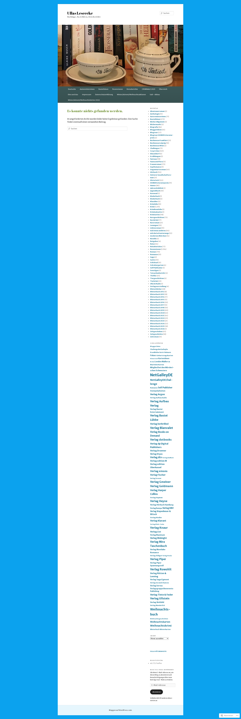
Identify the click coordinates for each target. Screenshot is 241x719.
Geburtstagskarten (165, 355)
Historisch (154, 180)
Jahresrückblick (156, 188)
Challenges (154, 148)
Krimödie (154, 204)
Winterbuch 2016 (157, 302)
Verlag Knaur (159, 527)
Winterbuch (154, 629)
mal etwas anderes (158, 231)
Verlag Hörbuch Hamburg (161, 505)
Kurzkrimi (154, 220)
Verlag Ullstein (159, 598)
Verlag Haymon (156, 498)
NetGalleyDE (161, 375)
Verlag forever (155, 478)
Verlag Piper (158, 559)
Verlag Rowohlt (160, 569)
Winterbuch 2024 (157, 324)
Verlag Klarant (158, 520)
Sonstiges (154, 270)
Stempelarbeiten (157, 391)
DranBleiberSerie (156, 352)
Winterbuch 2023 (157, 321)
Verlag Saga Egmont (159, 579)
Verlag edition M (158, 461)
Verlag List (155, 531)
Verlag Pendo (167, 556)
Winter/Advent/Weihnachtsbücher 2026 (84, 100)
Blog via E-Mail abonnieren (162, 670)
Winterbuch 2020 (157, 313)
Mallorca (166, 361)
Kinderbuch (155, 196)
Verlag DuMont (168, 458)
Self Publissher (156, 268)
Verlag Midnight (158, 538)
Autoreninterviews (87, 89)
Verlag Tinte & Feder (161, 594)
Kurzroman (154, 223)
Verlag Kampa (156, 508)
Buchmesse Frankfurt (159, 140)
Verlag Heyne (158, 501)
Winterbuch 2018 (157, 308)
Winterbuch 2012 (157, 292)
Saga (152, 257)
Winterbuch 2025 (157, 326)
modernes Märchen (158, 236)
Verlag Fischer (158, 475)
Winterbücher (156, 289)
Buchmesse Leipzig (158, 143)
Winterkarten (165, 629)
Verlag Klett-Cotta (157, 524)
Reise (152, 244)
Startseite (72, 89)
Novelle (153, 239)
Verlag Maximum (157, 535)
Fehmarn (167, 352)
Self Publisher (165, 387)
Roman (153, 252)
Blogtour (154, 132)
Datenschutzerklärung (104, 94)
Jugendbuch (155, 191)
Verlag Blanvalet (161, 428)
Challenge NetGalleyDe (159, 349)
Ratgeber (154, 241)
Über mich (163, 89)
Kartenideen (163, 358)
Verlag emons (158, 471)
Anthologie (155, 114)
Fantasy (153, 159)
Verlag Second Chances (159, 583)
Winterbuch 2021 (157, 315)
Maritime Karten (157, 365)
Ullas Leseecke (80, 13)
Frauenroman (155, 164)
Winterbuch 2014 (157, 297)
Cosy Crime (154, 151)
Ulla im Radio (155, 284)
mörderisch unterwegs (159, 233)
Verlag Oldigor (156, 556)
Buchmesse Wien (157, 146)
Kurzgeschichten (157, 217)
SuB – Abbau (155, 94)
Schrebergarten (156, 265)
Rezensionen (117, 89)
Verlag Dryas (156, 454)
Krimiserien (155, 215)
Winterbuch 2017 (157, 305)
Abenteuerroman (157, 111)
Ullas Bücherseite (158, 651)
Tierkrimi (154, 281)
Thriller (153, 276)
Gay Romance (155, 167)
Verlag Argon (157, 394)
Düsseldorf (154, 154)
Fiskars (153, 355)
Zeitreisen (154, 337)
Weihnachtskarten (160, 622)
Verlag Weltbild (157, 602)
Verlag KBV (168, 508)
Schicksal (154, 262)
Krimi (152, 207)
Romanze (154, 254)
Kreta (152, 362)
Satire (152, 260)
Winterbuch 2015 (157, 300)
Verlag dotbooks (161, 439)
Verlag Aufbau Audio (158, 398)
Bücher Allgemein (157, 122)
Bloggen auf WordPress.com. (120, 710)
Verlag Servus (156, 586)
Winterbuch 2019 (157, 310)
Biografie (154, 127)
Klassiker (154, 201)
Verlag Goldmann (161, 486)
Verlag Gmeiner (160, 482)
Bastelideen (103, 89)
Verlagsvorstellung (158, 286)
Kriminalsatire (156, 212)
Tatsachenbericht (157, 273)
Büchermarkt (155, 124)
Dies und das (73, 94)
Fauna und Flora (156, 162)
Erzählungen (155, 156)
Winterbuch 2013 (157, 294)
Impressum (86, 94)
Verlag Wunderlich (157, 605)
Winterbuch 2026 (157, 329)
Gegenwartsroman (158, 169)
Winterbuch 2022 (157, 318)
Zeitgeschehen (156, 331)
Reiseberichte (132, 89)
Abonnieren (156, 692)
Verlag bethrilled (159, 424)
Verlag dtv (156, 457)
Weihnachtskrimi (161, 625)
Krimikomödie (156, 209)
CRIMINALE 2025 (148, 89)
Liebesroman (155, 228)
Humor (153, 185)
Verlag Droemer (158, 450)
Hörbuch (153, 172)
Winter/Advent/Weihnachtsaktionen (131, 94)
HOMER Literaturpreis (159, 183)
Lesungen (154, 225)
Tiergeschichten (157, 278)
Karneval (153, 193)
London (158, 361)
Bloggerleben (156, 130)
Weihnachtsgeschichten (159, 619)
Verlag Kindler (156, 517)
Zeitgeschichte (156, 334)
